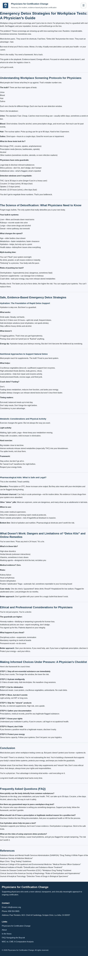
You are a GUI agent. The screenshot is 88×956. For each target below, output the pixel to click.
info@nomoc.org (14, 907)
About (4, 930)
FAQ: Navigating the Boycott (13, 938)
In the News (6, 934)
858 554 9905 (13, 911)
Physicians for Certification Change (16, 926)
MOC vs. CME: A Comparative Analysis (18, 942)
